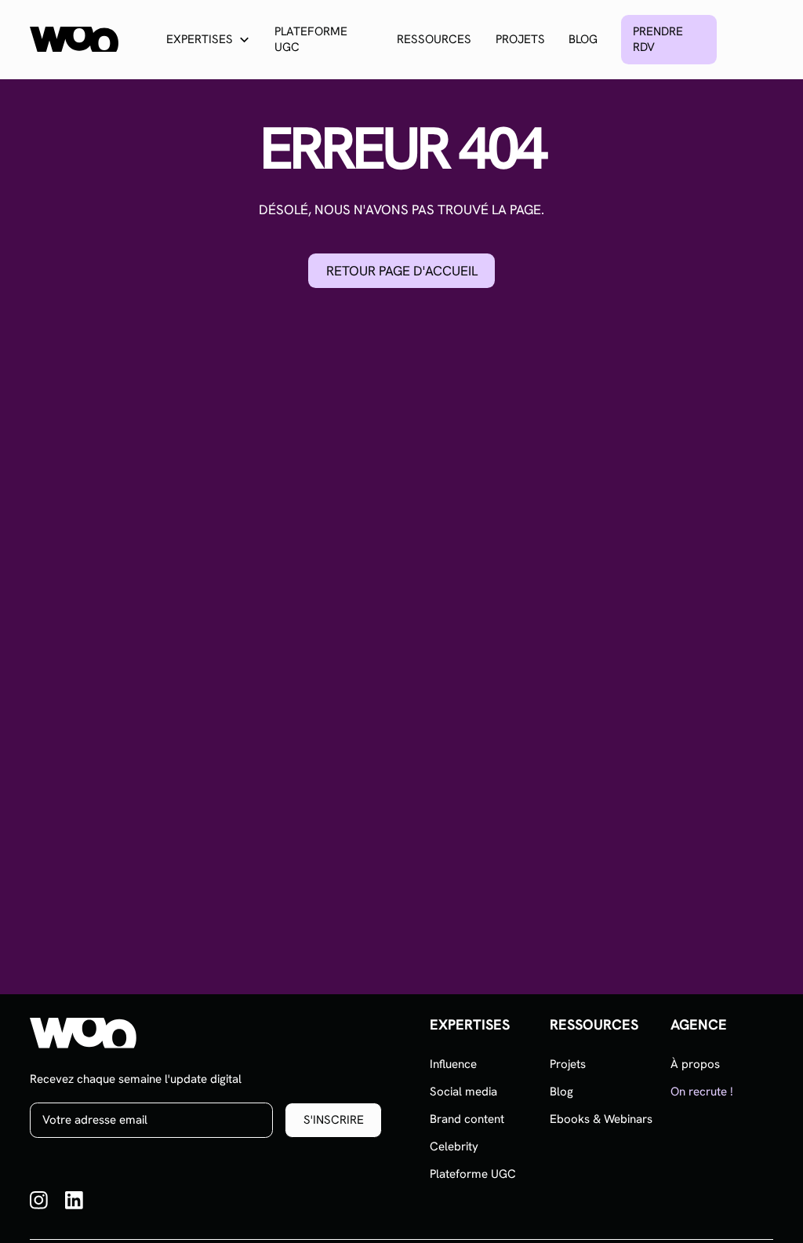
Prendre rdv (658, 39)
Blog (583, 39)
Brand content (467, 1119)
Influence (453, 1064)
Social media (463, 1091)
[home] (74, 39)
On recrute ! (701, 1091)
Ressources (434, 39)
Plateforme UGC (310, 39)
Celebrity (454, 1146)
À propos (695, 1064)
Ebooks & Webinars (601, 1119)
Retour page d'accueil (402, 270)
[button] (208, 39)
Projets (520, 39)
